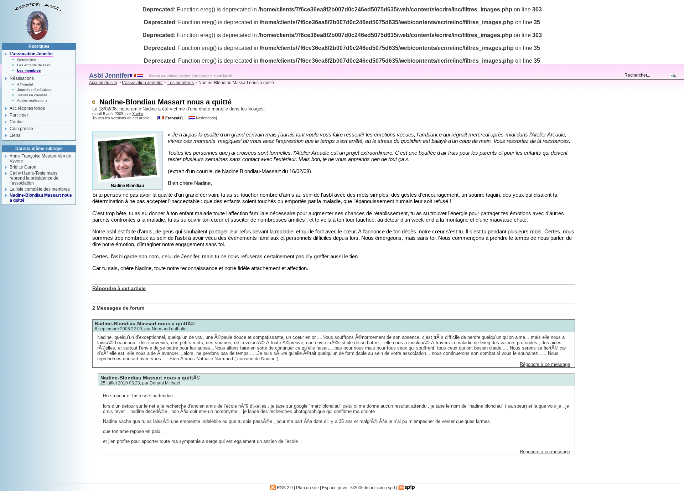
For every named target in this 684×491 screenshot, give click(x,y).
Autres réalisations (32, 100)
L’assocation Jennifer (142, 82)
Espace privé (334, 487)
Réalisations (22, 78)
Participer (19, 115)
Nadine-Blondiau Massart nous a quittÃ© (145, 323)
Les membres (180, 82)
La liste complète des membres (40, 189)
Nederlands (205, 118)
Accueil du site (103, 82)
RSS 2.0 (284, 487)
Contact (17, 121)
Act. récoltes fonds (27, 108)
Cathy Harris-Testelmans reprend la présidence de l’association (34, 178)
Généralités (26, 60)
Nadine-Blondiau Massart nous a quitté (41, 198)
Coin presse (21, 128)
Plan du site (307, 487)
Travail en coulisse (32, 95)
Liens (15, 135)
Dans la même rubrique (39, 148)
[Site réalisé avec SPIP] (406, 487)
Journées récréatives (34, 90)
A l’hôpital (25, 84)
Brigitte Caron (23, 167)
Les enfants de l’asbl (34, 65)
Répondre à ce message (545, 364)
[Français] (133, 75)
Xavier (137, 114)
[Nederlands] (140, 75)
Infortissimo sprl (380, 487)
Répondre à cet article (119, 288)
